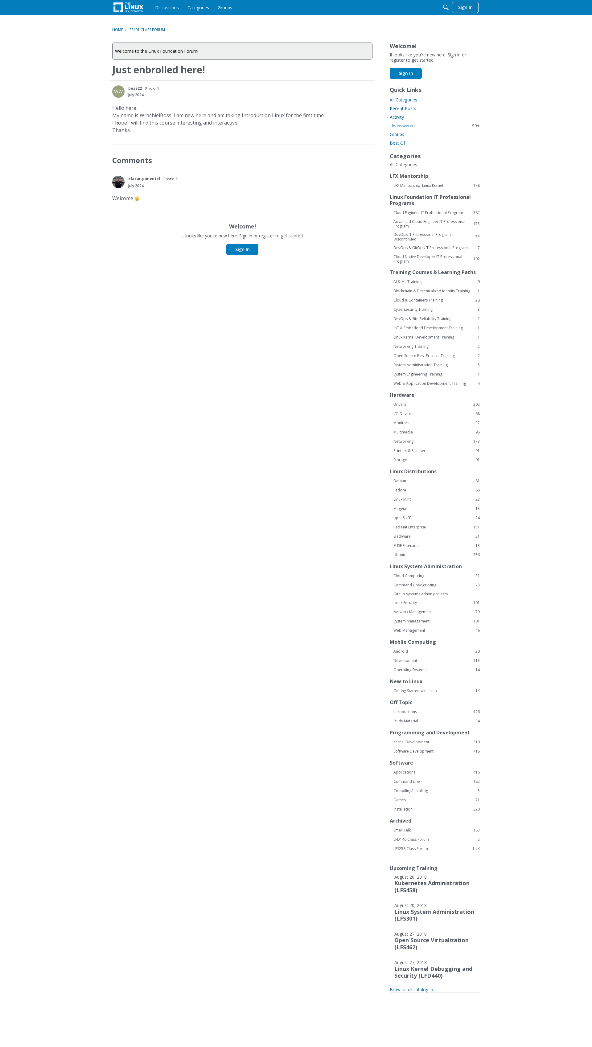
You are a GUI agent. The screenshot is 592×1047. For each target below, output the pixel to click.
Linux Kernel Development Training (436, 337)
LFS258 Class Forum (436, 849)
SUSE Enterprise (436, 545)
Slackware (436, 536)
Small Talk (436, 830)
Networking (436, 441)
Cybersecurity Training (436, 309)
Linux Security (436, 603)
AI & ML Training (436, 282)
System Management (436, 621)
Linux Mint (436, 499)
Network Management (436, 612)
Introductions (436, 712)
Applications (436, 772)
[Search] (445, 7)
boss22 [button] (135, 88)
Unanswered (435, 126)
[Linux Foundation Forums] (128, 7)
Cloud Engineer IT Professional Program (436, 213)
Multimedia (436, 432)
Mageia (436, 508)
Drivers (436, 404)
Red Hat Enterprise (436, 527)
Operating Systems (436, 670)
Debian (436, 481)
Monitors (436, 423)
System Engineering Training (436, 374)
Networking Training (436, 346)
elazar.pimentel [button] (144, 178)
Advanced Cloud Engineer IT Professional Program (436, 223)
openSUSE (436, 518)
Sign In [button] (242, 249)
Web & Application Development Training (436, 383)
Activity (397, 117)
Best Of (397, 143)
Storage (436, 460)
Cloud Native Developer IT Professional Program (436, 259)
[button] (118, 91)
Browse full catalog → (412, 989)
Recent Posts (403, 108)
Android (436, 651)
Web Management (436, 630)
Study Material (436, 721)
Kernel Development (436, 742)
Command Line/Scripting (436, 585)
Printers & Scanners (436, 451)
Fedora (436, 490)
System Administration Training (436, 365)
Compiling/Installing (436, 791)
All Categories (403, 100)
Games (436, 800)
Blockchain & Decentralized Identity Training (436, 291)
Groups (397, 134)
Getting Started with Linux (436, 691)
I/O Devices (436, 414)
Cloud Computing (436, 576)
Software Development (436, 751)
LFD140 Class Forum (436, 839)
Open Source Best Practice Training (436, 356)
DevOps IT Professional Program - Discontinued (436, 236)
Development (436, 660)
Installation (436, 809)
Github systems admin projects (420, 594)
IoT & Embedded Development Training (436, 328)
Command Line (436, 781)
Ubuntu (436, 555)
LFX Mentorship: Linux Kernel (436, 185)
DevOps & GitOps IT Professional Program (436, 248)
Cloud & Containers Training (436, 300)
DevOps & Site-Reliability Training (436, 319)
